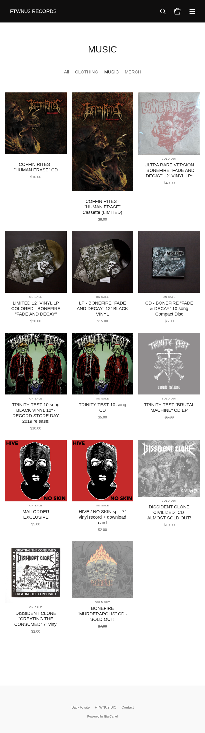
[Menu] (192, 11)
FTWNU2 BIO (105, 707)
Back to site (81, 707)
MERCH (133, 71)
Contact (128, 707)
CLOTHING (86, 71)
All (66, 71)
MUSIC (111, 71)
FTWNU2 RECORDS (33, 11)
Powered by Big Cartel (102, 716)
